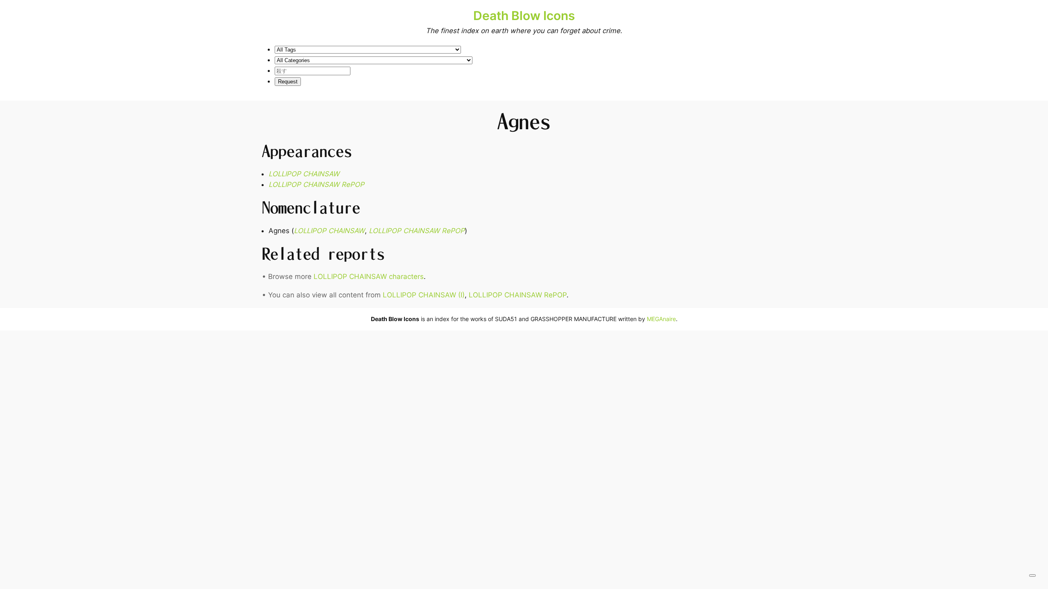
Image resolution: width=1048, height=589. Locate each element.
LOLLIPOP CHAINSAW (304, 174)
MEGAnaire (661, 318)
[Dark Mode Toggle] (1032, 575)
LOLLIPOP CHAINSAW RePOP (316, 184)
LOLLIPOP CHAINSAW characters (369, 276)
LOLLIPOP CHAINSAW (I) (424, 295)
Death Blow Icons (524, 15)
